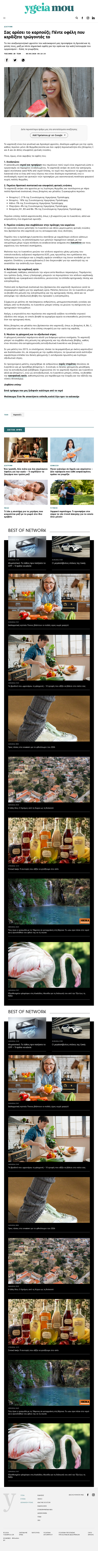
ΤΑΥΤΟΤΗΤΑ (35, 1533)
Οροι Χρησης (91, 1534)
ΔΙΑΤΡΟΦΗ (8, 27)
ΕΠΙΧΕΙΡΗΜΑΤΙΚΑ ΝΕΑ (45, 1510)
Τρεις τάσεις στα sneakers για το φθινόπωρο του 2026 (31, 747)
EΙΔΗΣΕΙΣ (41, 1495)
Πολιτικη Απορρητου (48, 1534)
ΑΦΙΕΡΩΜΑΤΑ (42, 1513)
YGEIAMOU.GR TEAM (12, 54)
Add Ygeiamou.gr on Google (47, 135)
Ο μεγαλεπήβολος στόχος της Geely (68, 563)
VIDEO (40, 1499)
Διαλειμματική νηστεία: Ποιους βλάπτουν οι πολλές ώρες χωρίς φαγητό (38, 625)
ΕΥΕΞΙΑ (23, 1499)
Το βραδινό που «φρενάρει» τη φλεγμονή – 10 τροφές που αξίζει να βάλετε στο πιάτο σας (46, 686)
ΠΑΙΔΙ (39, 1517)
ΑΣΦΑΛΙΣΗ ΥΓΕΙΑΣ (27, 1502)
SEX (39, 1520)
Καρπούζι (17, 415)
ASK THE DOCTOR (44, 1502)
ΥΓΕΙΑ (22, 1495)
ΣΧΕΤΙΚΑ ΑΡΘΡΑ (14, 430)
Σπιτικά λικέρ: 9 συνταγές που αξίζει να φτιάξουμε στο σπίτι (33, 869)
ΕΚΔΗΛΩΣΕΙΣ (42, 1506)
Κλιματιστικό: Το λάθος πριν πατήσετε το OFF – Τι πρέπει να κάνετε (27, 564)
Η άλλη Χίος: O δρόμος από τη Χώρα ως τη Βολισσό (31, 808)
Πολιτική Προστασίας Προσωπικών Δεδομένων (69, 1534)
